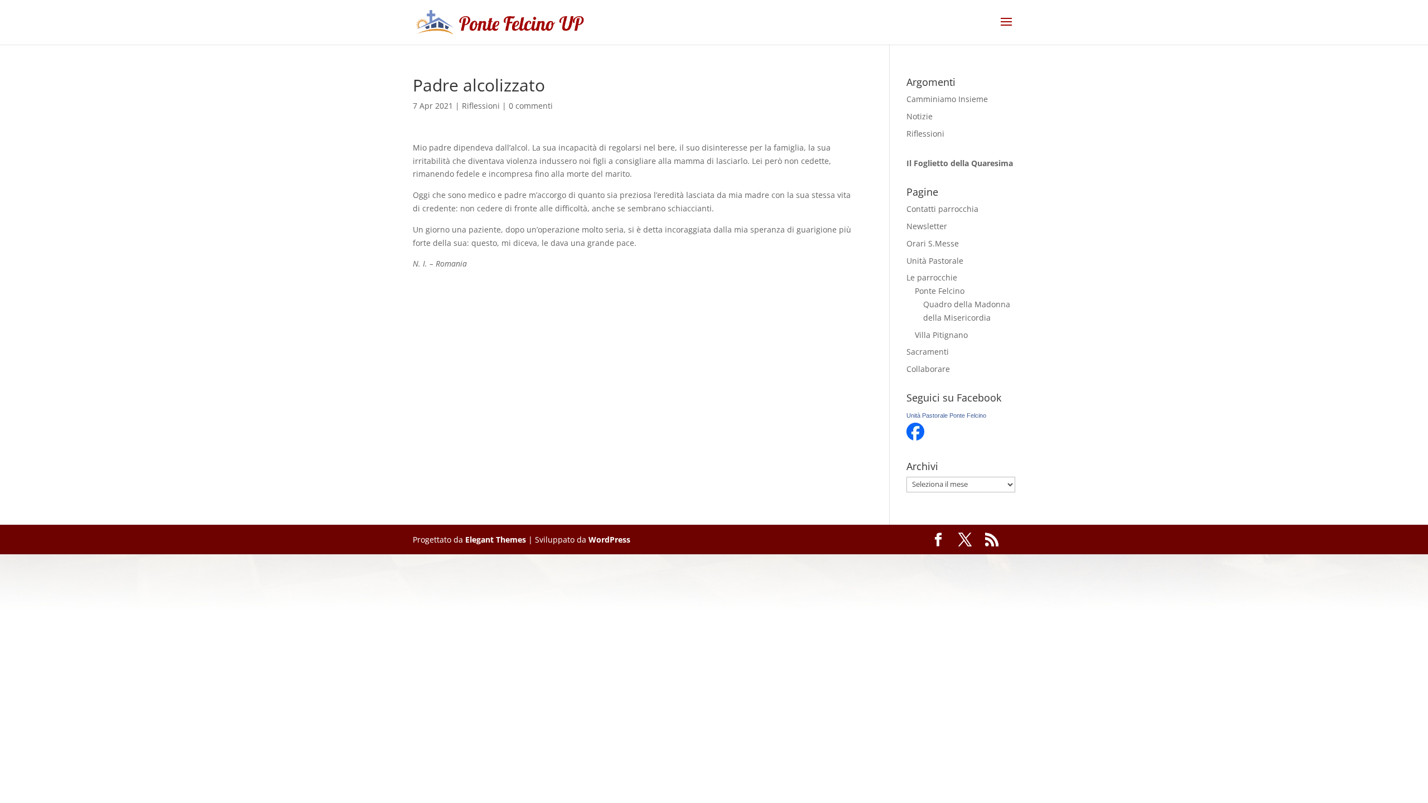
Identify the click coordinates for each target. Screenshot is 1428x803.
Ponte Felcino (939, 291)
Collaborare (928, 369)
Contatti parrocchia (942, 209)
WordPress (609, 539)
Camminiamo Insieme (947, 99)
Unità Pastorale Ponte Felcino (946, 415)
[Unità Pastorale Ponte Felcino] (915, 437)
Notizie (919, 116)
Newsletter (926, 226)
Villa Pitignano (941, 335)
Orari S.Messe (932, 243)
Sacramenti (927, 351)
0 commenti (531, 105)
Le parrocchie (931, 277)
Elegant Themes (495, 539)
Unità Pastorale (934, 260)
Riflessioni (481, 105)
